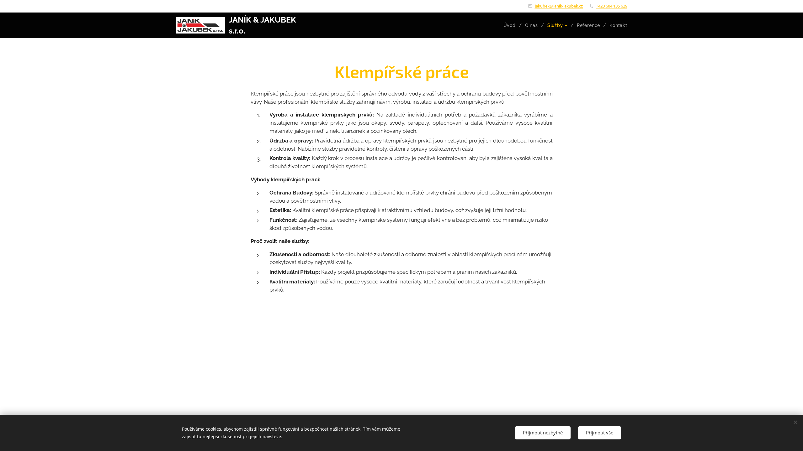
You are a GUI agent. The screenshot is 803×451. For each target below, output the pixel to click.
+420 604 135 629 (611, 6)
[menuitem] (512, 25)
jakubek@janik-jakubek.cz (559, 6)
